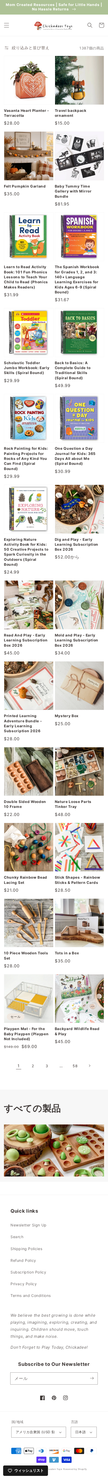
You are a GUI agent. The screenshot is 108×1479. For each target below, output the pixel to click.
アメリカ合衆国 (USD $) (35, 1432)
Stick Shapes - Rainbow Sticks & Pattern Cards (77, 879)
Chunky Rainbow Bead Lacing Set (25, 879)
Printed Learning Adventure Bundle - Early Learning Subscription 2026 (23, 723)
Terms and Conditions (30, 1295)
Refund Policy (23, 1260)
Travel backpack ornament (71, 113)
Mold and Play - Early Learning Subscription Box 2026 (77, 640)
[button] (6, 25)
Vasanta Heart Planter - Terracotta (26, 113)
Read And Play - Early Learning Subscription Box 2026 (26, 640)
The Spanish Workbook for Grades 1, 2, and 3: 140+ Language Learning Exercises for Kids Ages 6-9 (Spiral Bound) (77, 279)
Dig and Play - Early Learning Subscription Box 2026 (77, 544)
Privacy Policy (23, 1284)
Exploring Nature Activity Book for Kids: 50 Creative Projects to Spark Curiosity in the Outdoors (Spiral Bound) (26, 552)
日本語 (80, 1432)
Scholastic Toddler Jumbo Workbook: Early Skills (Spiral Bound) (27, 368)
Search (17, 1236)
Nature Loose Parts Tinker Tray (73, 804)
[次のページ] (89, 1065)
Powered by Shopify (75, 1469)
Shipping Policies (26, 1248)
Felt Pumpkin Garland (25, 186)
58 (75, 1066)
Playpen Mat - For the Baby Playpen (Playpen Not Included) (26, 1034)
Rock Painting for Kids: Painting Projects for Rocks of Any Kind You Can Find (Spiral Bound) (26, 458)
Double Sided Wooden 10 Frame (25, 804)
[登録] (92, 1378)
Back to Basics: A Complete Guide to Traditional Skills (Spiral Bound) (73, 370)
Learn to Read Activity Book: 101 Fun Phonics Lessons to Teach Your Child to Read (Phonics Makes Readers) (26, 277)
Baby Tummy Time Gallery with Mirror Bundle (73, 191)
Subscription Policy (28, 1272)
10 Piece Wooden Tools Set (26, 955)
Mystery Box (67, 716)
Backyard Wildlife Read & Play (77, 1031)
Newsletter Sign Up (28, 1225)
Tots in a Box (67, 953)
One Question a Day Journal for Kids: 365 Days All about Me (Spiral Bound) (75, 456)
